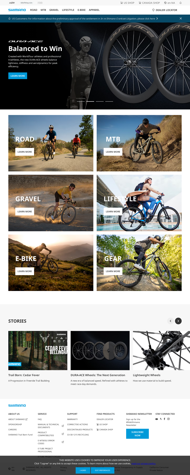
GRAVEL (54, 10)
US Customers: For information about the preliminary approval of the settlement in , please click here (83, 18)
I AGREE (83, 470)
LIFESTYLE (68, 10)
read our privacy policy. (143, 463)
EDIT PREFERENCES (102, 470)
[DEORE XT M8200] (100, 101)
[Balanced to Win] (90, 101)
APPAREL (94, 10)
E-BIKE (82, 10)
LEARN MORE (18, 75)
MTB (43, 10)
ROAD (33, 10)
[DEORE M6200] (109, 101)
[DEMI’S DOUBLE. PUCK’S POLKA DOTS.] (81, 101)
